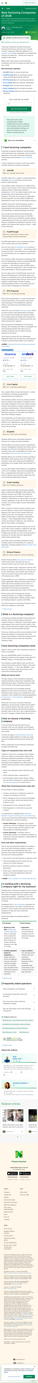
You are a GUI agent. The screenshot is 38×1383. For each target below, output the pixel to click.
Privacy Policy (14, 1316)
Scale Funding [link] (8, 88)
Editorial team (8, 1212)
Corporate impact (9, 1200)
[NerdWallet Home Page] (6, 2)
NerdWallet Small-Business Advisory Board (16, 1024)
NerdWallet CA (20, 1363)
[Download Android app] (25, 1173)
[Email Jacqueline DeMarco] (14, 1085)
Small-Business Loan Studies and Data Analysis (17, 1020)
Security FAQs (24, 1194)
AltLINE (12, 192)
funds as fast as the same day (20, 453)
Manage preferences (14, 1376)
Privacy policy (8, 1235)
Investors (7, 1219)
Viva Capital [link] (7, 83)
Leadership (7, 1194)
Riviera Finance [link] (8, 91)
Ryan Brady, (17, 1058)
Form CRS (25, 1315)
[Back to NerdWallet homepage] (2, 8)
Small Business (24, 1032)
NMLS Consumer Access (10, 1273)
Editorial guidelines (10, 1205)
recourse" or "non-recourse (13, 697)
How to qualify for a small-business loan (22, 878)
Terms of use (8, 1228)
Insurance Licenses (17, 1284)
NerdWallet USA (20, 1359)
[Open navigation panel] (2, 2)
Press (5, 1214)
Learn (8, 8)
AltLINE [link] (6, 72)
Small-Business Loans (9, 1032)
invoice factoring (26, 157)
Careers (6, 1197)
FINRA (24, 1312)
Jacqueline (20, 1083)
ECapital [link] (6, 85)
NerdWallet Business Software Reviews (15, 1028)
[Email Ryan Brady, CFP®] (17, 1061)
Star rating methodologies (8, 1208)
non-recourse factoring (25, 560)
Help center (23, 1192)
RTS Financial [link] (8, 80)
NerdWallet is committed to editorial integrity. (16, 42)
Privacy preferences (10, 1242)
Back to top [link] (8, 609)
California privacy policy (9, 1239)
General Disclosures (25, 1318)
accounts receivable (12, 782)
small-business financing (24, 735)
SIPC (27, 1312)
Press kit (6, 1217)
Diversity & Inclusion (10, 1202)
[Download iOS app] (12, 1173)
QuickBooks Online (21, 247)
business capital (25, 310)
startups (11, 180)
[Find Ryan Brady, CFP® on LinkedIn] (19, 1061)
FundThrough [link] (8, 75)
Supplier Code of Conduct (9, 1232)
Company (7, 1192)
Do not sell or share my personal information (10, 1247)
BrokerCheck (19, 1319)
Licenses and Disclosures (24, 1273)
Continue (29, 1376)
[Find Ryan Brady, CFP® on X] (14, 1061)
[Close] (35, 1366)
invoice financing (19, 904)
